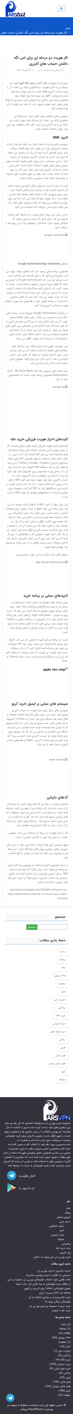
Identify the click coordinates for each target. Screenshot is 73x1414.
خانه (67, 28)
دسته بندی (65, 1222)
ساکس (62, 1039)
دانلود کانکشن (56, 1226)
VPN (63, 967)
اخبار (63, 991)
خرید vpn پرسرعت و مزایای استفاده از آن (49, 1297)
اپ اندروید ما (26, 1188)
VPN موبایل (59, 975)
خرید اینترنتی (59, 1023)
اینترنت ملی (59, 999)
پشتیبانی (66, 1244)
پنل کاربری (65, 1252)
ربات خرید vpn (63, 1248)
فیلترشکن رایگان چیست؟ (57, 1302)
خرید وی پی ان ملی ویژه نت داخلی (51, 1257)
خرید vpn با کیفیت (60, 1310)
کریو (63, 1071)
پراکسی (61, 1007)
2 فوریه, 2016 (25, 70)
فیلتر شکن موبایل (57, 1063)
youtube (61, 983)
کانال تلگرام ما (26, 1176)
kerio (62, 951)
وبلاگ (67, 1213)
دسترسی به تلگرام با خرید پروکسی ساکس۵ (48, 1275)
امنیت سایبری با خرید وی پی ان (53, 1271)
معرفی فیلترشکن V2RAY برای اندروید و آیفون (47, 1288)
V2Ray (62, 959)
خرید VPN (60, 1015)
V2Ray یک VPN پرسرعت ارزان (54, 1293)
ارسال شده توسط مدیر (49, 70)
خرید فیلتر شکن (57, 1031)
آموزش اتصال (63, 1217)
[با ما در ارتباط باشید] (8, 1398)
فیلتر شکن (60, 1055)
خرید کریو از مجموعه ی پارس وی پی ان (49, 1306)
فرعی (62, 1047)
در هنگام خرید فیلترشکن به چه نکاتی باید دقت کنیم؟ (43, 1284)
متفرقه (62, 1079)
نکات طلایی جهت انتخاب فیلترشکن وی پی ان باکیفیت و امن (38, 1279)
